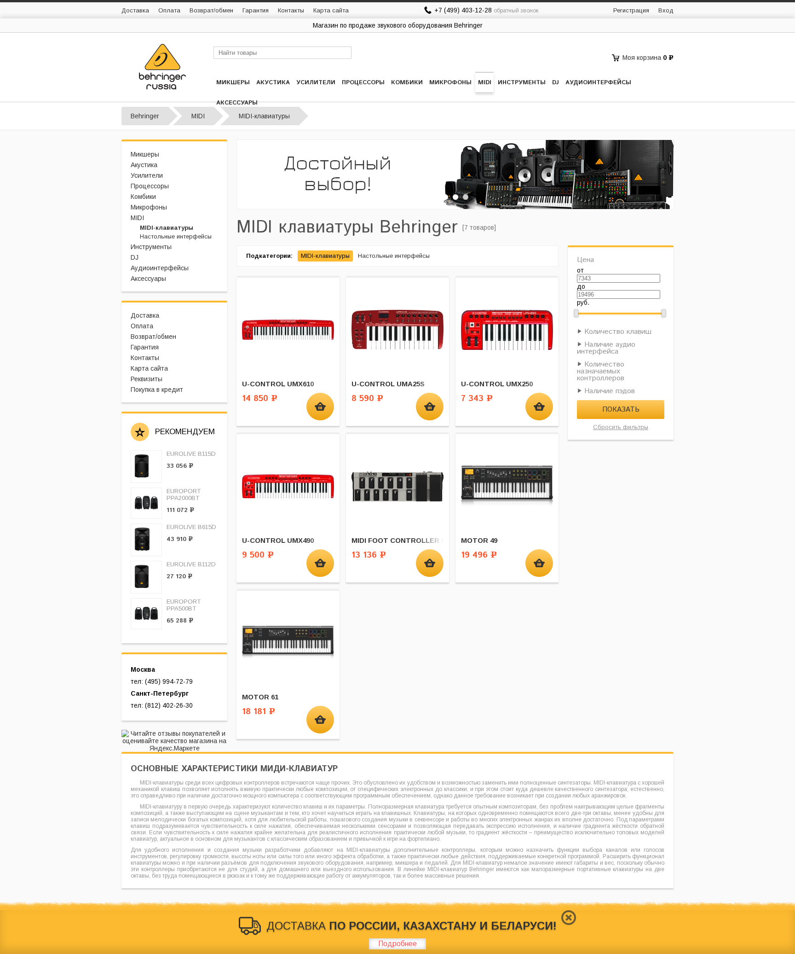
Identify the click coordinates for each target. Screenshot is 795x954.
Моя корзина (641, 57)
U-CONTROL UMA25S (388, 384)
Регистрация (631, 10)
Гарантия (255, 10)
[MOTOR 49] (507, 485)
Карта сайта (331, 10)
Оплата (169, 10)
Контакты (291, 10)
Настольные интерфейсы (176, 236)
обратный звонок (516, 10)
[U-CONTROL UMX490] (288, 485)
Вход (666, 10)
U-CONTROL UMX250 (497, 384)
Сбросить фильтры (620, 427)
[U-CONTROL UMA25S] (397, 329)
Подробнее (397, 944)
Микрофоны (450, 82)
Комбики (407, 82)
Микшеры (233, 82)
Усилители (315, 82)
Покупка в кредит (157, 389)
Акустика (273, 82)
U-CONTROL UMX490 (278, 540)
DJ (555, 82)
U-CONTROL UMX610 (278, 384)
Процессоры (363, 82)
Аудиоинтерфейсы (598, 82)
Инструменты (522, 82)
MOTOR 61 (260, 697)
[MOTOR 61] (288, 642)
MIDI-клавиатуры (166, 227)
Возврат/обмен (211, 10)
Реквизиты (146, 379)
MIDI (484, 82)
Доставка (135, 10)
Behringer (145, 116)
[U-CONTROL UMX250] (507, 329)
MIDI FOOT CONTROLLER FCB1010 (410, 540)
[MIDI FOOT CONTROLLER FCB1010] (397, 485)
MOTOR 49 (479, 540)
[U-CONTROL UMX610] (288, 329)
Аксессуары (237, 103)
